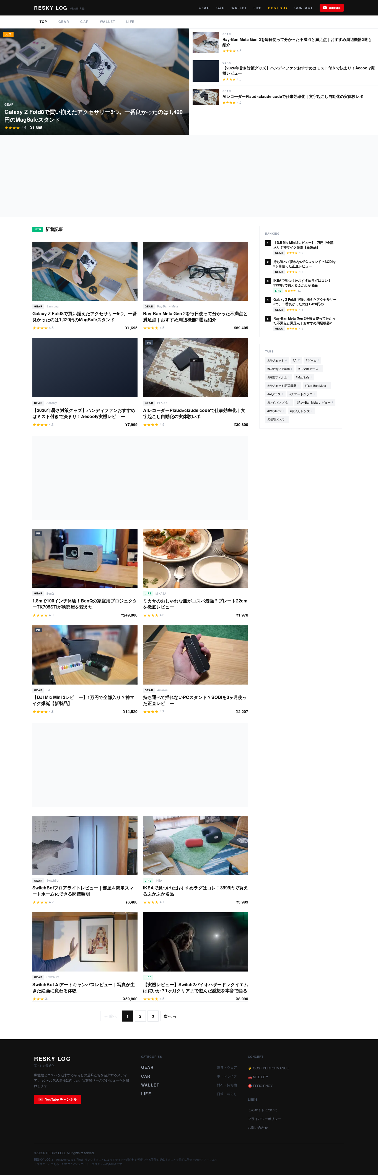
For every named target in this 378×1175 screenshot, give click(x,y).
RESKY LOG (52, 1058)
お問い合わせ (258, 1127)
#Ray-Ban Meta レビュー (315, 402)
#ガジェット (277, 360)
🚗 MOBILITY (258, 1076)
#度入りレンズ (301, 411)
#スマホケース (309, 368)
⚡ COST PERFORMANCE (268, 1068)
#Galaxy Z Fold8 (279, 368)
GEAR (204, 8)
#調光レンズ (277, 419)
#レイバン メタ (279, 402)
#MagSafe (304, 377)
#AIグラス (275, 394)
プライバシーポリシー (264, 1118)
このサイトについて (263, 1109)
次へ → (170, 1016)
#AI (296, 360)
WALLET (239, 8)
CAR (220, 8)
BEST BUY (278, 8)
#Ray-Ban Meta (316, 385)
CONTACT (303, 8)
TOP (43, 21)
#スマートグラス (302, 394)
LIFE (257, 8)
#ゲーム (312, 360)
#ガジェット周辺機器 (283, 385)
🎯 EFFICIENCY (260, 1085)
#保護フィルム (278, 377)
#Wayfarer (275, 411)
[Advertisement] (166, 176)
